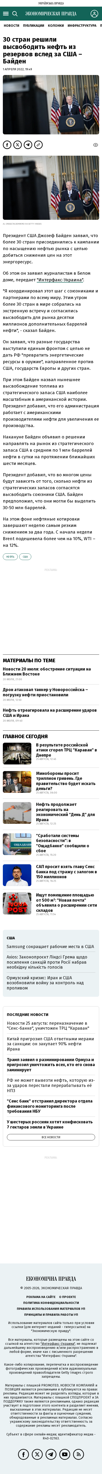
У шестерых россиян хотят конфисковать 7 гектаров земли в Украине (50, 1124)
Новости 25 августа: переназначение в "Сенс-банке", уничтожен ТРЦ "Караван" (48, 1026)
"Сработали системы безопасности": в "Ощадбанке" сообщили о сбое (62, 843)
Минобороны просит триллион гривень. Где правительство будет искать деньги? (66, 781)
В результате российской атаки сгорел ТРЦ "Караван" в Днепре (66, 750)
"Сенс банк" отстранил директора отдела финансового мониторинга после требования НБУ (50, 1106)
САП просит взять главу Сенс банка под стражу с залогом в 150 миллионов (66, 871)
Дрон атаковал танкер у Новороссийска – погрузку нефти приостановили (45, 692)
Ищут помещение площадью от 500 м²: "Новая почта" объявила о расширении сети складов (66, 902)
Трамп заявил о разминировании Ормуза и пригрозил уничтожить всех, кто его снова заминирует (51, 1064)
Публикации (33, 26)
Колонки (56, 26)
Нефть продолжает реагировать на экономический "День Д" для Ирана (65, 812)
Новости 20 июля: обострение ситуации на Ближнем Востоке (47, 671)
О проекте (67, 1297)
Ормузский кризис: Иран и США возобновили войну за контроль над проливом (45, 983)
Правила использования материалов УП (51, 1309)
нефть (10, 556)
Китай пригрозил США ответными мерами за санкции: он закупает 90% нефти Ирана (50, 1044)
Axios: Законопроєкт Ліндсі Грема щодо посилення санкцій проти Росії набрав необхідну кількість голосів (47, 962)
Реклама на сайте (41, 1297)
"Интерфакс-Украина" (58, 1344)
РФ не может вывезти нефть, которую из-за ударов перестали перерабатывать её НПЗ (51, 1085)
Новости (11, 26)
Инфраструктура (82, 26)
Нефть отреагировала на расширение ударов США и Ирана (50, 713)
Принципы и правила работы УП (51, 1314)
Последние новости (27, 1014)
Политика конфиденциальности (51, 1303)
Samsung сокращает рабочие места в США (50, 946)
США (25, 556)
